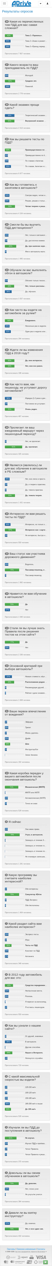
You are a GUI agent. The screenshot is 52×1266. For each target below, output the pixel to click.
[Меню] (40, 3)
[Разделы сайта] (4, 3)
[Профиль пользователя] (47, 3)
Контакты (41, 1249)
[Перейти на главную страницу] (21, 3)
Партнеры (11, 1249)
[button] (45, 1262)
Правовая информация (26, 1249)
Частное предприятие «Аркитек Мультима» (30, 1251)
